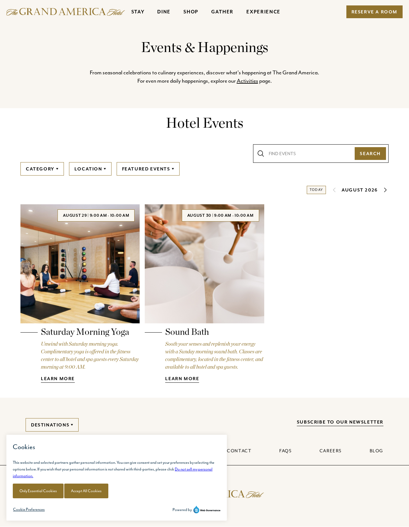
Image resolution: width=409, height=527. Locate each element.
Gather (222, 12)
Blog (376, 451)
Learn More (58, 378)
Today (316, 190)
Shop (190, 12)
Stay (138, 12)
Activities (247, 80)
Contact (239, 451)
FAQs (285, 451)
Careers (331, 451)
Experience (263, 12)
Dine (164, 12)
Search (370, 153)
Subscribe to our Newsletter (340, 422)
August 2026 (360, 190)
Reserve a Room (374, 12)
